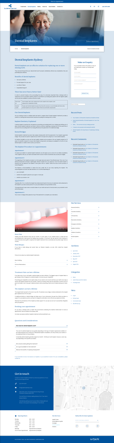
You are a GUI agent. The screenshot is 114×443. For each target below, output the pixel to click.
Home (16, 48)
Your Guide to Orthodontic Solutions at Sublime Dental (86, 117)
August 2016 (75, 264)
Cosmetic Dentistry (76, 211)
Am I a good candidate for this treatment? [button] (26, 346)
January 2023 (76, 253)
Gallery (39, 6)
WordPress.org (76, 303)
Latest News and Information (80, 280)
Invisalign (54, 423)
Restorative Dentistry (76, 220)
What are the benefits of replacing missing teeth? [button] (28, 349)
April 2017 (75, 261)
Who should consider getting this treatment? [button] (27, 343)
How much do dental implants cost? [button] (26, 325)
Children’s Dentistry (76, 232)
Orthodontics (74, 215)
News (74, 277)
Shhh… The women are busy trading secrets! (83, 124)
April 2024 (75, 251)
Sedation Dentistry (75, 228)
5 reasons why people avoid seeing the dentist (84, 127)
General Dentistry (75, 207)
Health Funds (55, 419)
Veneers (54, 426)
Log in (74, 295)
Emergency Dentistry (76, 224)
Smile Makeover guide (57, 421)
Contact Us (60, 6)
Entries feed (76, 298)
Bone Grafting (18, 260)
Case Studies (52, 6)
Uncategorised (76, 282)
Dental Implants (32, 6)
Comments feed (77, 301)
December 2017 (76, 256)
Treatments (23, 6)
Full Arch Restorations (20, 264)
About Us (44, 6)
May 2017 (75, 259)
